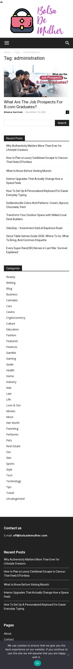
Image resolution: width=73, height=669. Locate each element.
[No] (68, 655)
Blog (9, 288)
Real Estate (13, 446)
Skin (8, 458)
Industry (11, 382)
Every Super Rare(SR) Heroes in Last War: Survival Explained (36, 250)
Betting (10, 282)
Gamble (11, 353)
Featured (12, 341)
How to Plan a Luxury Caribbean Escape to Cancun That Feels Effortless (37, 159)
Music (10, 417)
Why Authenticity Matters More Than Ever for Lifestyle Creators (34, 147)
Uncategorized (15, 498)
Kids (8, 388)
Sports (10, 463)
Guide (9, 364)
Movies (10, 411)
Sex (8, 452)
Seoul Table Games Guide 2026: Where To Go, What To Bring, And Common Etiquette (37, 238)
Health (10, 370)
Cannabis (12, 300)
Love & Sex (13, 405)
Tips (8, 487)
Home (7, 52)
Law (8, 393)
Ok (37, 663)
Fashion (11, 335)
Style (9, 469)
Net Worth (12, 423)
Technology (13, 481)
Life (8, 399)
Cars (9, 306)
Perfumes (12, 434)
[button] (6, 43)
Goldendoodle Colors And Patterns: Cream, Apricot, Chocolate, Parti (37, 205)
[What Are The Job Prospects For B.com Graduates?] (36, 81)
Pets (9, 440)
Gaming (11, 358)
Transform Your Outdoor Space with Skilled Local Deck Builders (36, 217)
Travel (10, 493)
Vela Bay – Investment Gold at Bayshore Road (34, 228)
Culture (10, 323)
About (7, 633)
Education (12, 329)
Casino (10, 312)
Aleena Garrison (13, 112)
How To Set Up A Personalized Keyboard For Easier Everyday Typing (37, 193)
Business (12, 294)
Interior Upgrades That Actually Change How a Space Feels (34, 180)
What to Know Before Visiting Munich (28, 170)
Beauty (10, 277)
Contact (9, 639)
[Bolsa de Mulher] (36, 21)
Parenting (12, 428)
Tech (9, 475)
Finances (11, 347)
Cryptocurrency (15, 318)
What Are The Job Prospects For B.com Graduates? (33, 104)
